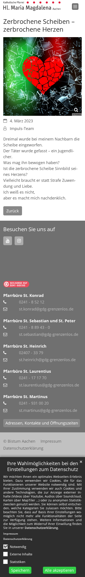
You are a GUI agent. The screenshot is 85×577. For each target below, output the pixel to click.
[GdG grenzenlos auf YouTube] (7, 240)
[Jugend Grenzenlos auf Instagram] (19, 240)
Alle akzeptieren (59, 570)
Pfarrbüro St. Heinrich (24, 346)
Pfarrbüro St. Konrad (23, 295)
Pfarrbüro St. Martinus (25, 396)
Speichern (20, 570)
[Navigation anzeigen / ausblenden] (75, 6)
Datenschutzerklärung (41, 528)
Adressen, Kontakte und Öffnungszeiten (41, 423)
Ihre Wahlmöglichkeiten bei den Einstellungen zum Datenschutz (42, 466)
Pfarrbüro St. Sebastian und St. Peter (39, 320)
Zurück (12, 210)
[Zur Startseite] (32, 6)
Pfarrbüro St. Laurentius (27, 371)
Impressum (10, 533)
